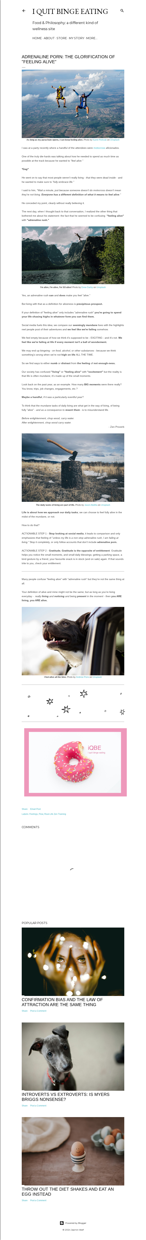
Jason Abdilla (90, 505)
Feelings (33, 814)
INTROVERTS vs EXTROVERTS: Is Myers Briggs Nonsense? (66, 1097)
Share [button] (25, 809)
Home (37, 38)
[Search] (122, 10)
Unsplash (114, 140)
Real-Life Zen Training (55, 814)
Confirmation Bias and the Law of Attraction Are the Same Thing (62, 1002)
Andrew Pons (82, 677)
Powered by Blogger (75, 1223)
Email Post (35, 809)
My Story (76, 38)
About (49, 38)
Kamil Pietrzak (100, 140)
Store (62, 38)
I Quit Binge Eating (70, 11)
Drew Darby (87, 287)
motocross (99, 147)
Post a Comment (38, 1011)
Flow (41, 814)
